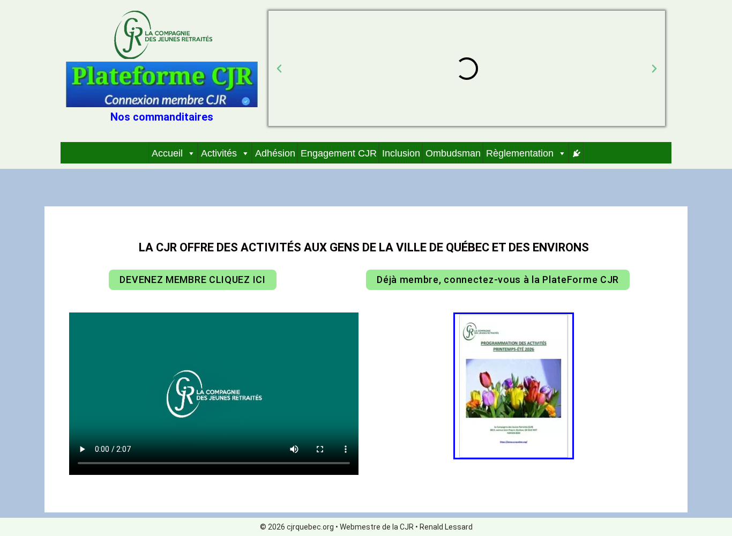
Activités (219, 153)
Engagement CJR (339, 153)
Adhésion (275, 153)
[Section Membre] (576, 152)
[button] (279, 68)
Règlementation (520, 153)
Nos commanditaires (161, 116)
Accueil (167, 153)
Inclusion (401, 153)
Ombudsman (453, 153)
